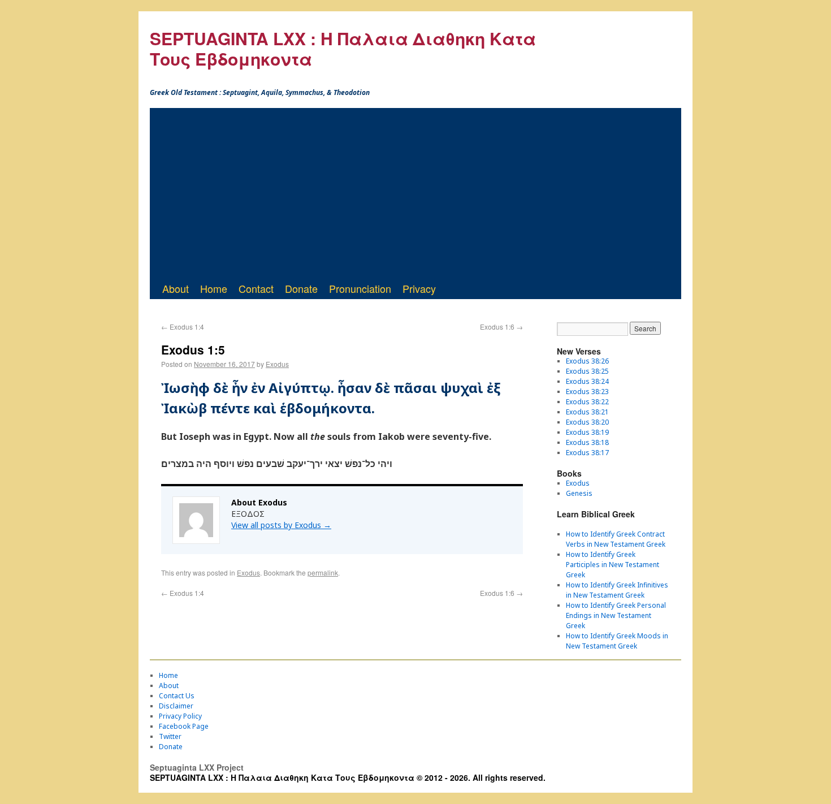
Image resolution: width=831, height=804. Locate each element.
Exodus (277, 364)
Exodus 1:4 (182, 326)
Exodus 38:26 (587, 361)
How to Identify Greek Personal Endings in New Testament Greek (616, 615)
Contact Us (176, 696)
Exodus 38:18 (587, 442)
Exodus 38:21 (587, 412)
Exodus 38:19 (587, 432)
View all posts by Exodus (281, 525)
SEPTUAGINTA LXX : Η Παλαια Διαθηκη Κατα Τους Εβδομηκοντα (343, 48)
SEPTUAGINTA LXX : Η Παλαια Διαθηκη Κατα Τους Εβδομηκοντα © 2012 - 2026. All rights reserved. (348, 777)
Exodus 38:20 (587, 422)
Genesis (579, 493)
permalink (323, 572)
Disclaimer (176, 706)
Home (213, 288)
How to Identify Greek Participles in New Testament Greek (612, 565)
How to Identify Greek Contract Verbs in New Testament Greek (615, 539)
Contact (256, 288)
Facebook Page (184, 726)
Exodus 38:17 (587, 452)
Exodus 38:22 (587, 402)
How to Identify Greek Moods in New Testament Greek (617, 641)
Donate (301, 288)
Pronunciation (360, 288)
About (175, 288)
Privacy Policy (180, 716)
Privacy (419, 288)
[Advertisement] (415, 193)
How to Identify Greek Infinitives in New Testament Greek (617, 590)
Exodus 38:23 (587, 391)
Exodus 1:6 (501, 326)
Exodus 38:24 (587, 381)
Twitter (170, 736)
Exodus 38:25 (587, 371)
